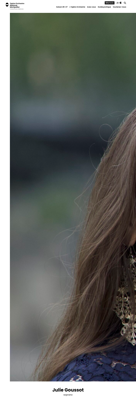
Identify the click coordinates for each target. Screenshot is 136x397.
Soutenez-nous (119, 7)
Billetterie (110, 3)
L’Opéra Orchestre (77, 7)
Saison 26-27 (62, 7)
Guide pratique (104, 7)
